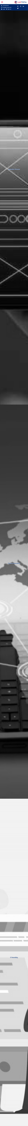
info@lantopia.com (7, 7)
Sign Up (9, 9)
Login (4, 9)
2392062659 (6, 5)
